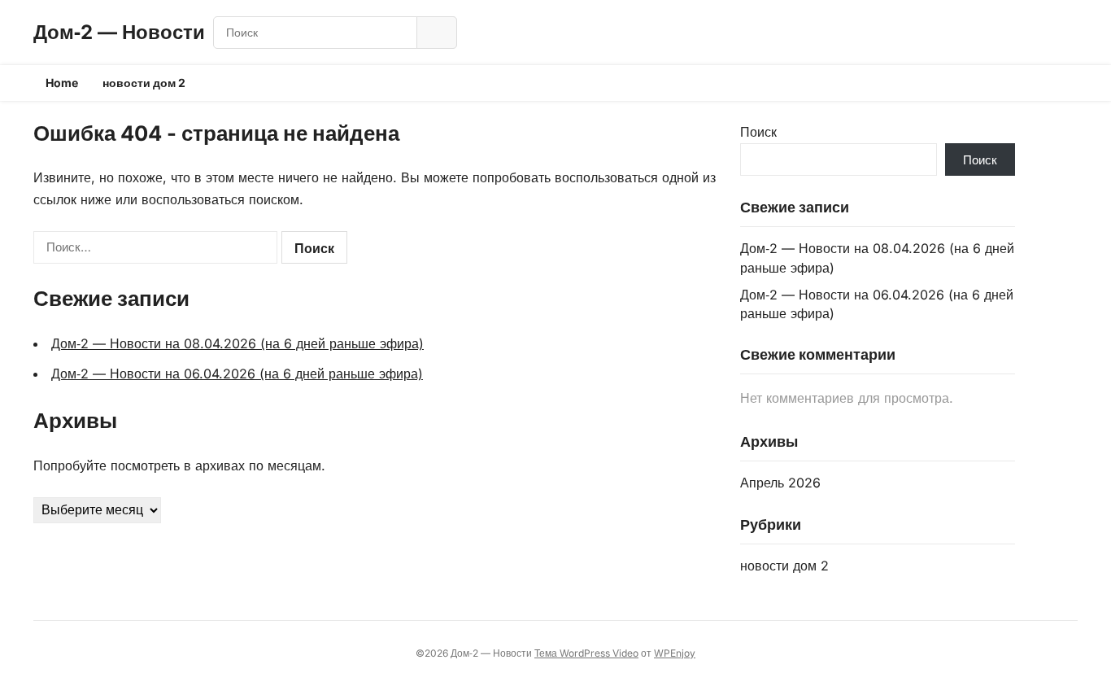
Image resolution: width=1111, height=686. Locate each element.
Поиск (758, 132)
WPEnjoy (674, 653)
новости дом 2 (143, 83)
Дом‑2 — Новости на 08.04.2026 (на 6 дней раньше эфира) (237, 343)
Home (62, 83)
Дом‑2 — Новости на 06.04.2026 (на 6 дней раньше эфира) (237, 373)
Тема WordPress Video (586, 653)
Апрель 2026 (780, 482)
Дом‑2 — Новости (119, 32)
